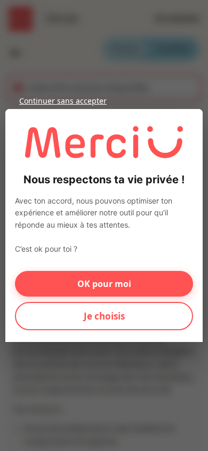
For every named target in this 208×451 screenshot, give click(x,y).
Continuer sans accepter (63, 101)
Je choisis (104, 316)
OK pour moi (104, 284)
